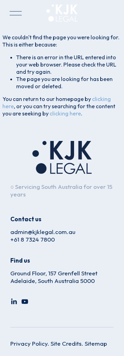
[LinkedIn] (13, 301)
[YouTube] (24, 301)
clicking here (65, 113)
